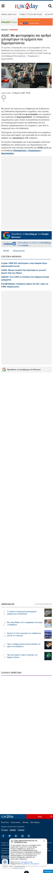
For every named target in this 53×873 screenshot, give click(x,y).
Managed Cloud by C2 (19, 868)
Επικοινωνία (15, 822)
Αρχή (40, 816)
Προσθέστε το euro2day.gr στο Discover (24, 370)
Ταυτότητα (5, 822)
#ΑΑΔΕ (6, 251)
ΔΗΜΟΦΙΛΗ (7, 604)
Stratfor (13, 830)
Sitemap (25, 822)
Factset (21, 830)
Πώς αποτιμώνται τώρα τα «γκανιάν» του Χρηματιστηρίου (22, 656)
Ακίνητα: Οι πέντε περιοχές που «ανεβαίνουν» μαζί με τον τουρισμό (24, 634)
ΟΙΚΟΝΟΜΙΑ (13, 30)
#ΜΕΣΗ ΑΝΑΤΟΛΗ (9, 14)
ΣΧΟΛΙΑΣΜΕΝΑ (43, 604)
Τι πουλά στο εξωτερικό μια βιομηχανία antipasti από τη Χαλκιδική (22, 612)
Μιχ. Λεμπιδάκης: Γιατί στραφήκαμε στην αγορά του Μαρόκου (24, 623)
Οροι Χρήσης (35, 822)
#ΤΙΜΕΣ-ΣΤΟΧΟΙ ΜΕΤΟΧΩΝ (30, 14)
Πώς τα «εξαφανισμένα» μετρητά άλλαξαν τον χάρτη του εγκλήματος (23, 645)
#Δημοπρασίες (19, 251)
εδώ (25, 23)
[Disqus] (26, 709)
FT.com (4, 830)
